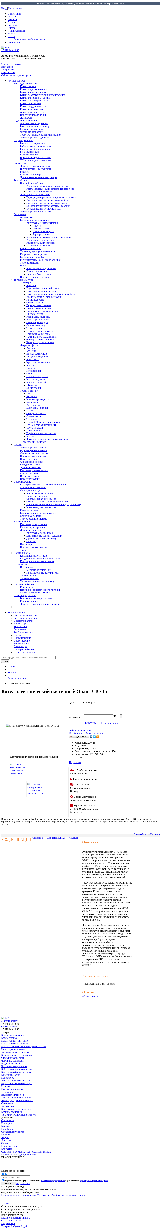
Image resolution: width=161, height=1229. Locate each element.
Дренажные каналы (30, 530)
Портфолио (14, 42)
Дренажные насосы (30, 467)
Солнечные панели (30, 515)
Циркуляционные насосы (33, 450)
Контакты (13, 33)
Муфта (30, 410)
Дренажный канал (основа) (41, 538)
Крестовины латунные (38, 362)
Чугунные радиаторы (31, 132)
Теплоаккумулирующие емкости (37, 251)
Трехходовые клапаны (38, 333)
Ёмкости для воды (30, 510)
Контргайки (32, 359)
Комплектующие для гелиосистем (38, 513)
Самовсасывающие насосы (34, 453)
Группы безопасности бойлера (42, 288)
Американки (33, 348)
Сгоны (30, 373)
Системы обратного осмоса (41, 498)
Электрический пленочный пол (43, 208)
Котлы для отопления (25, 83)
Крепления (32, 402)
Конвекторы (20, 163)
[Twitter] (94, 737)
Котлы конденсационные (33, 89)
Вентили (31, 285)
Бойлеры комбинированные (35, 149)
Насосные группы (30, 479)
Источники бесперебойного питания (40, 589)
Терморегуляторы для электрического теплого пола (54, 197)
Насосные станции (30, 459)
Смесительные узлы (43, 231)
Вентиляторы (27, 567)
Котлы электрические (31, 109)
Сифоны (31, 541)
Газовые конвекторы (31, 174)
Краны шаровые (35, 299)
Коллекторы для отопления (34, 220)
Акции (11, 22)
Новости (12, 19)
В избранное (76, 733)
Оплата (11, 28)
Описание (37, 837)
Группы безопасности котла (41, 291)
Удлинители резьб (36, 382)
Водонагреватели (23, 140)
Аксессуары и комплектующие (43, 223)
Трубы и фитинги (29, 390)
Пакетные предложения (33, 114)
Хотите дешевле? (95, 733)
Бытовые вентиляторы (38, 570)
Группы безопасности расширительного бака (50, 294)
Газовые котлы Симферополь (29, 39)
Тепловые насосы (29, 262)
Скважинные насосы (31, 461)
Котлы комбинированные (34, 100)
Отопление (20, 214)
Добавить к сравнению (81, 730)
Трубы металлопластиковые (41, 433)
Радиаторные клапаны (38, 316)
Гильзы (30, 393)
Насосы (18, 444)
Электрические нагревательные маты (46, 203)
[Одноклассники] (97, 737)
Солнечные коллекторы (33, 487)
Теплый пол (20, 180)
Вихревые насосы (29, 476)
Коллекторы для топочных (40, 242)
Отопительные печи (37, 271)
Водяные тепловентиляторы (35, 277)
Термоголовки (34, 328)
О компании (14, 13)
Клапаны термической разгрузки (44, 296)
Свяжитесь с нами (11, 64)
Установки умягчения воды (41, 507)
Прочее (37, 225)
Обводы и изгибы (36, 413)
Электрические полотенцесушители (39, 604)
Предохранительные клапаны (42, 311)
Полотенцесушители (25, 595)
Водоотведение (22, 521)
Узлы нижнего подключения (41, 336)
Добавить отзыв (89, 996)
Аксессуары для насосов (33, 447)
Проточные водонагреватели (35, 157)
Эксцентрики (33, 387)
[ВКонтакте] (91, 737)
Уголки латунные (35, 379)
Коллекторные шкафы (32, 257)
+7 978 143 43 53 (10, 50)
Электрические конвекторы (35, 166)
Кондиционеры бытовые (33, 555)
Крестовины (33, 405)
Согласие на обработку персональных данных (61, 1195)
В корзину (90, 722)
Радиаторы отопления (25, 120)
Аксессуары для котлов (32, 112)
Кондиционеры (22, 552)
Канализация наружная (32, 527)
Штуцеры (31, 385)
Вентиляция (20, 564)
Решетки (24, 171)
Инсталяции (26, 544)
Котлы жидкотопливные (33, 92)
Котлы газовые (28, 86)
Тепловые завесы (29, 575)
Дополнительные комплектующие (38, 177)
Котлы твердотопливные (33, 106)
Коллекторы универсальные (41, 240)
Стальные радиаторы (31, 129)
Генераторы (26, 587)
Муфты (30, 365)
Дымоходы (26, 117)
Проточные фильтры (37, 496)
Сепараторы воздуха (37, 322)
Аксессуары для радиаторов (35, 137)
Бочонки (31, 351)
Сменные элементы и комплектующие (47, 501)
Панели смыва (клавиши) (33, 547)
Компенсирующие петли (39, 399)
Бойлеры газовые (29, 151)
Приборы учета (34, 314)
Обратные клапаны (36, 302)
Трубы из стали (34, 427)
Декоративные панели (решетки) (44, 535)
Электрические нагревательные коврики (48, 205)
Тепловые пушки (29, 578)
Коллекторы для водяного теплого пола (47, 186)
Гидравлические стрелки (33, 254)
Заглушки (31, 396)
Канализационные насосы (34, 470)
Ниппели (31, 368)
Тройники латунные (37, 376)
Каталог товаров (16, 80)
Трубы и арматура (23, 279)
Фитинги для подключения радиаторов (47, 439)
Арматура (25, 282)
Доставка (12, 25)
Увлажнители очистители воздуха (38, 581)
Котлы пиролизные (30, 103)
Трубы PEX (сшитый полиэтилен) (44, 422)
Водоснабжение (22, 481)
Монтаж (12, 16)
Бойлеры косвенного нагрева (35, 146)
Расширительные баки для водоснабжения (43, 484)
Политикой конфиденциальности (53, 1181)
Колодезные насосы (30, 464)
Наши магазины (16, 30)
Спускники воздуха (37, 325)
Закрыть (5, 1203)
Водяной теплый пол (31, 183)
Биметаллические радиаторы (35, 126)
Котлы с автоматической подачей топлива (42, 95)
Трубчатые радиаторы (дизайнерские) (40, 134)
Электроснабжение (24, 584)
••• (15, 606)
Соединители (33, 416)
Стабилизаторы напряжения (35, 592)
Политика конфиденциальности (18, 1195)
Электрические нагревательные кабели (47, 200)
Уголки (30, 436)
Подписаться (23, 1183)
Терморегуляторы (42, 234)
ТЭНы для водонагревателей (35, 160)
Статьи (11, 36)
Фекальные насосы (30, 473)
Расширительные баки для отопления (40, 260)
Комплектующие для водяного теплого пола (50, 188)
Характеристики (56, 837)
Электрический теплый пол (35, 194)
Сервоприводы (41, 228)
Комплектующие (29, 601)
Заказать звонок (9, 1020)
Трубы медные (34, 430)
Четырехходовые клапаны (40, 342)
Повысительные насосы (33, 456)
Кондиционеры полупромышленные (40, 558)
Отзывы (73, 837)
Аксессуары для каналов (39, 533)
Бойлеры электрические (33, 143)
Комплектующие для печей (41, 268)
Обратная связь (9, 1026)
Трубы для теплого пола (39, 191)
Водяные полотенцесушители (36, 598)
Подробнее (75, 762)
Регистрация (15, 8)
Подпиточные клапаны (38, 308)
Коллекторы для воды (38, 245)
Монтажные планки (37, 407)
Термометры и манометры (40, 331)
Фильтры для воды (30, 490)
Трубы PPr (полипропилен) (41, 424)
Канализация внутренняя (33, 524)
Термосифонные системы (33, 518)
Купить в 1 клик (109, 723)
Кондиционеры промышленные (37, 561)
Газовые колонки (29, 154)
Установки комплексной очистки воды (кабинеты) (53, 504)
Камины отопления (30, 248)
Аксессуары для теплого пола (36, 211)
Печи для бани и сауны (38, 274)
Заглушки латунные (37, 356)
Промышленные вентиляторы (42, 572)
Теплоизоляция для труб (33, 442)
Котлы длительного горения (35, 97)
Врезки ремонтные (36, 353)
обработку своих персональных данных (94, 1181)
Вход (4, 8)
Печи (23, 265)
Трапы (23, 550)
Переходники (33, 370)
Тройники (31, 419)
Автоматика (26, 217)
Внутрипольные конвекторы (35, 168)
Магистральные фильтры (39, 493)
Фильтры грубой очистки (40, 339)
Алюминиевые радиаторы (34, 123)
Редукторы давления (37, 319)
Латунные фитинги (30, 345)
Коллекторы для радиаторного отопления (48, 237)
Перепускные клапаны (38, 305)
